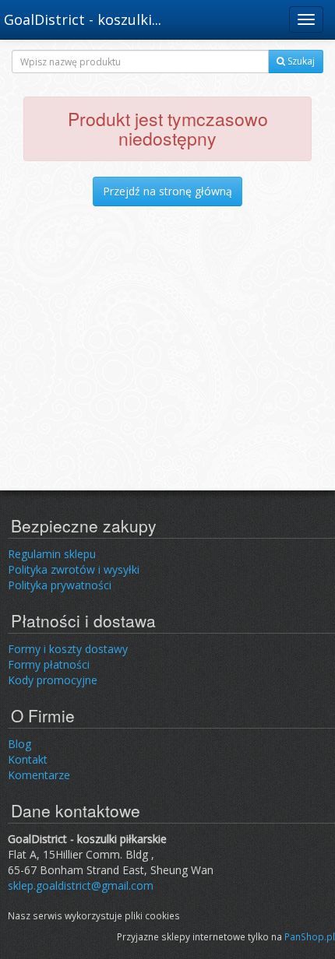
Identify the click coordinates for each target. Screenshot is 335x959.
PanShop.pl (309, 936)
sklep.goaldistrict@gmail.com (80, 885)
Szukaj (300, 61)
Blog (19, 743)
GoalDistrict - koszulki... (82, 19)
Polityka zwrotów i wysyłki (73, 569)
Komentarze (39, 775)
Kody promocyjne (52, 680)
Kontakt (28, 759)
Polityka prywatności (59, 585)
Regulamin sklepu (52, 553)
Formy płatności (49, 664)
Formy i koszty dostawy (68, 648)
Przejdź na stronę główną (167, 191)
